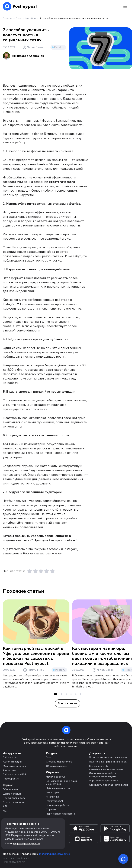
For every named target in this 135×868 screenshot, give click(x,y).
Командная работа (57, 805)
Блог (18, 18)
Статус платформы (14, 802)
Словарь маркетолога (59, 761)
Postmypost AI (11, 778)
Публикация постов (58, 788)
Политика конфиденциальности (108, 761)
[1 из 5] (30, 571)
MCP (5, 810)
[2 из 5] (35, 571)
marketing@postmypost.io (54, 854)
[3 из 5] (41, 571)
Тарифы (51, 809)
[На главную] (20, 6)
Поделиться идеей (14, 798)
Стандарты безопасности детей (108, 784)
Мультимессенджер (15, 766)
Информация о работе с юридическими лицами (103, 774)
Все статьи (65, 703)
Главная (7, 18)
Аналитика (9, 770)
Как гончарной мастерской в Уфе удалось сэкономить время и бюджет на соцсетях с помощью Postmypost (36, 656)
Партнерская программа (60, 813)
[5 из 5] (52, 571)
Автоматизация (12, 761)
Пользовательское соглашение (108, 757)
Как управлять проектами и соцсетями (61, 782)
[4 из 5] (46, 571)
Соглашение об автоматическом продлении (106, 767)
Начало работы (55, 776)
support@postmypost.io (26, 843)
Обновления (10, 789)
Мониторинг (53, 792)
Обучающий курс (56, 766)
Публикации (10, 757)
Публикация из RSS (14, 774)
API (5, 806)
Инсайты (30, 18)
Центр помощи (12, 793)
